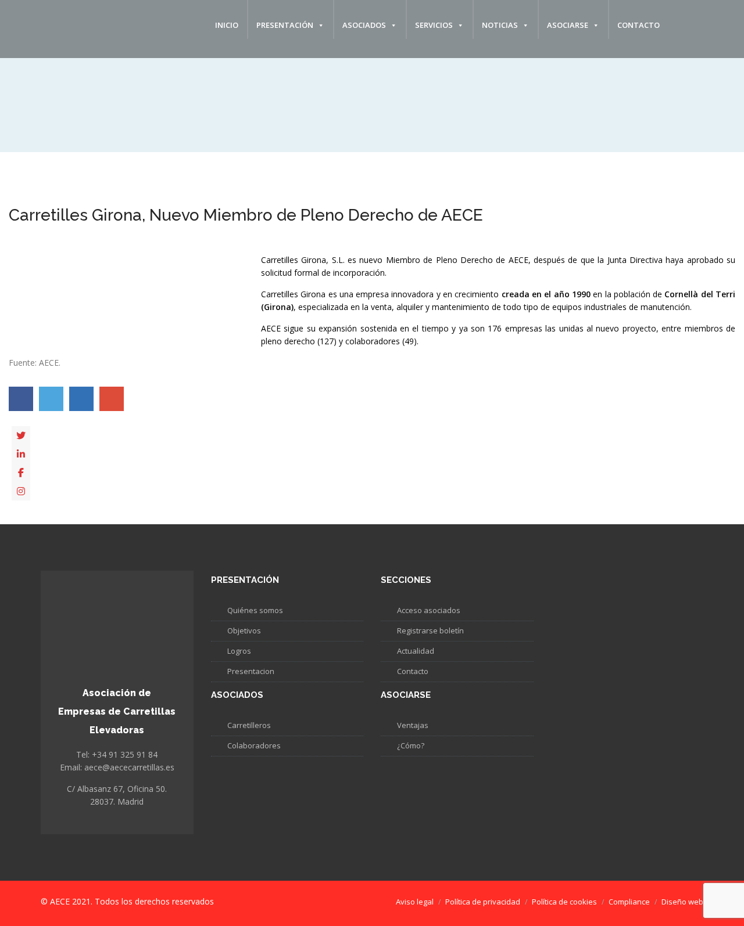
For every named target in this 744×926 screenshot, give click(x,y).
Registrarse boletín (430, 630)
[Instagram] (21, 491)
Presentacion (250, 671)
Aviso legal (415, 901)
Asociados (364, 25)
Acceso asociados (428, 610)
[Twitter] (21, 435)
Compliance (629, 901)
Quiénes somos (255, 610)
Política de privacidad (482, 901)
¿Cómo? (410, 745)
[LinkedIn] (21, 454)
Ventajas (412, 725)
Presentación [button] (284, 25)
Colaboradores (254, 745)
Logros (239, 651)
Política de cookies (564, 901)
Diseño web (682, 901)
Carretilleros (249, 725)
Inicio (226, 25)
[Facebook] (21, 472)
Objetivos (244, 630)
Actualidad (415, 651)
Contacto (638, 25)
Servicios (434, 25)
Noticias (500, 25)
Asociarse (567, 25)
